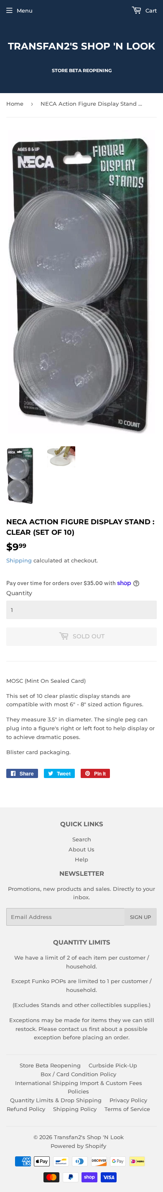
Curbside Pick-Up (113, 1065)
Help (81, 859)
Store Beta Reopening (50, 1065)
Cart (150, 10)
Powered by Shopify (78, 1146)
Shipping (19, 560)
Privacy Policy (128, 1100)
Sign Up (140, 917)
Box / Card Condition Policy (78, 1074)
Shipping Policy (75, 1109)
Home (14, 103)
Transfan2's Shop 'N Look (81, 46)
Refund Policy (26, 1109)
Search (81, 839)
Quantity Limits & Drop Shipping (56, 1100)
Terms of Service (127, 1109)
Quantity (19, 593)
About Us (81, 849)
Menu (25, 10)
